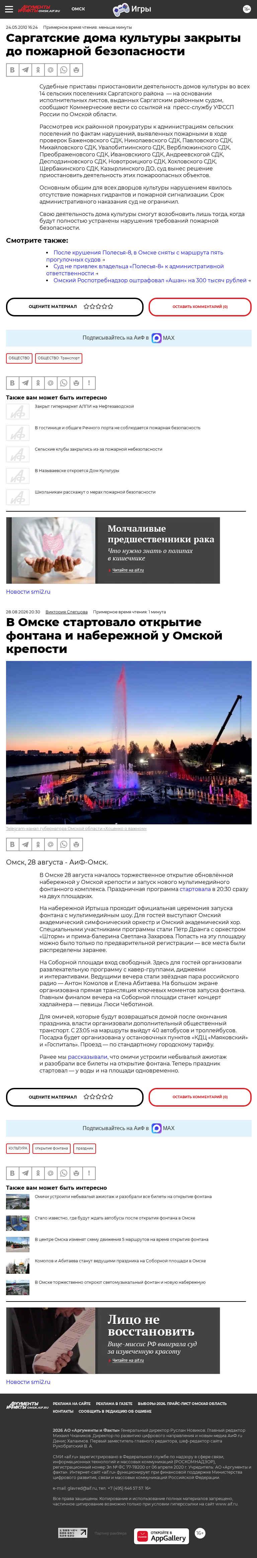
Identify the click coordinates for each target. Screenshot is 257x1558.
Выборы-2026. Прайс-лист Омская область (182, 1404)
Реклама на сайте (72, 1404)
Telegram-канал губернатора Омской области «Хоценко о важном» (76, 828)
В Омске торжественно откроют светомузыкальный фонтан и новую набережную (120, 1282)
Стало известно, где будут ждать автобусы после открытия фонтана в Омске (115, 1217)
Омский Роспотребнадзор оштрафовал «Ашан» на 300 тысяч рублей (150, 280)
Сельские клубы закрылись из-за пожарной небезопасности (98, 449)
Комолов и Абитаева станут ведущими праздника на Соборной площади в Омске (120, 1260)
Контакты (63, 1411)
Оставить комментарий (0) (200, 307)
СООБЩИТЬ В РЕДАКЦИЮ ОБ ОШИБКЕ (115, 1411)
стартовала (195, 889)
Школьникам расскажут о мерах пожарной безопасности (95, 492)
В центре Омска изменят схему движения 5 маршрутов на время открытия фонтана (121, 1239)
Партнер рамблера (110, 1533)
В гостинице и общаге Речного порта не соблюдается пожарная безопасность (117, 427)
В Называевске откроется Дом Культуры (77, 470)
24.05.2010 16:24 (22, 27)
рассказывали (87, 1057)
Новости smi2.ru (28, 592)
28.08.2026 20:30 (23, 611)
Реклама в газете (114, 1404)
